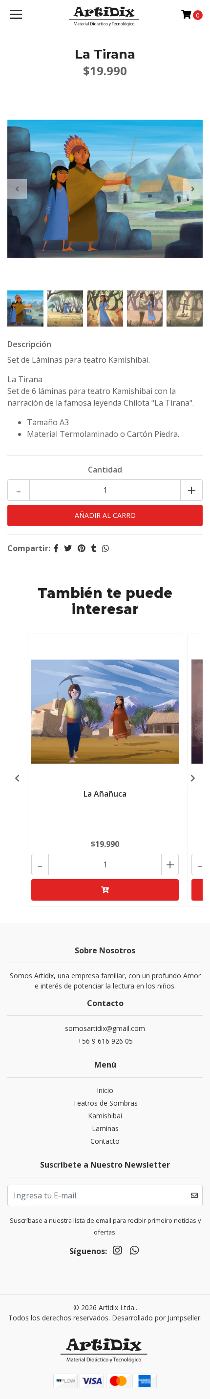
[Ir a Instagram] (117, 1252)
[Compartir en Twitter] (68, 548)
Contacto (105, 1141)
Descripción (29, 344)
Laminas (105, 1128)
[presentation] (17, 189)
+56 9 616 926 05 (105, 1041)
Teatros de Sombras (105, 1103)
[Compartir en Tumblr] (93, 548)
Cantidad (105, 469)
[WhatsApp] (133, 1252)
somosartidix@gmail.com (105, 1028)
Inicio (105, 1090)
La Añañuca (105, 793)
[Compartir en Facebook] (56, 548)
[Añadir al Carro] (105, 890)
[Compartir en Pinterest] (81, 548)
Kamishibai (105, 1115)
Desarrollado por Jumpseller (156, 1317)
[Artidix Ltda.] (105, 14)
